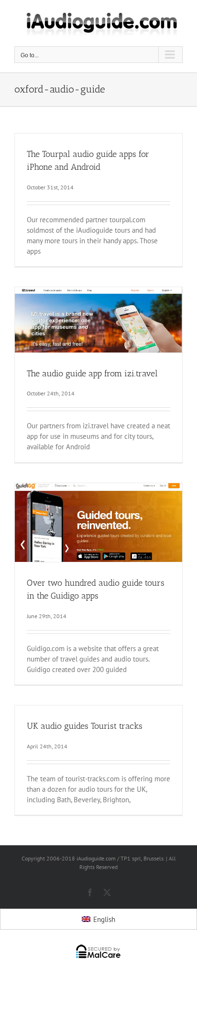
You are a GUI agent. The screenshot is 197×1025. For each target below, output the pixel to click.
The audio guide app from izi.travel (92, 373)
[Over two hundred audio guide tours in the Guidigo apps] (98, 522)
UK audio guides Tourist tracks (84, 726)
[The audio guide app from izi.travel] (98, 319)
